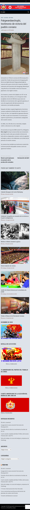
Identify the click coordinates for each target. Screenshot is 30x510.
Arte (2, 17)
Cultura (6, 17)
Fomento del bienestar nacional (9, 496)
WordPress (10, 507)
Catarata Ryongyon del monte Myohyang (12, 192)
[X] (28, 1)
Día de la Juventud (6, 422)
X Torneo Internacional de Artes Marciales (12, 489)
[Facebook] (26, 1)
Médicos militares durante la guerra (10, 241)
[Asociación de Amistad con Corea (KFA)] (15, 7)
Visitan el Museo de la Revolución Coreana (12, 316)
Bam (14, 507)
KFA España (11, 30)
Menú (3, 12)
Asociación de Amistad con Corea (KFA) (18, 506)
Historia (11, 17)
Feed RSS (5, 465)
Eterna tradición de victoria (8, 266)
